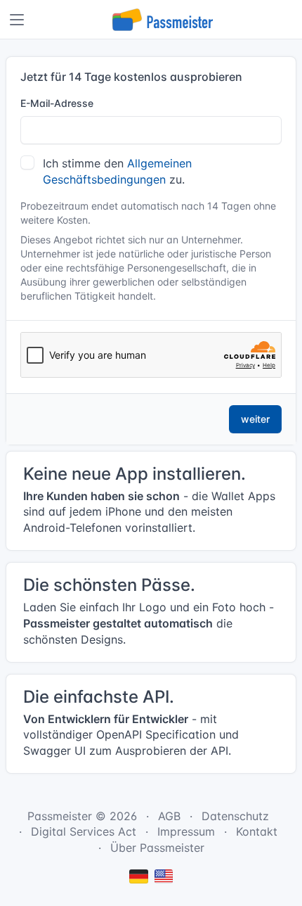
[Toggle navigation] (17, 19)
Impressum (186, 831)
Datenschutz (235, 816)
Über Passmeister (157, 848)
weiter (255, 419)
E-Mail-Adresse (56, 103)
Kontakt (256, 831)
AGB (169, 816)
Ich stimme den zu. (117, 171)
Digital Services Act (83, 831)
